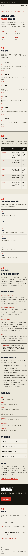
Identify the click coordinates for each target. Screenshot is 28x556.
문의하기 (7, 549)
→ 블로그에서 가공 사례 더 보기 (9, 478)
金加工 (3, 5)
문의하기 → (6, 499)
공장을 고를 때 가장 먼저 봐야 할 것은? (10, 451)
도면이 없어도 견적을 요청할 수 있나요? (10, 441)
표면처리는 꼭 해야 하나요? (8, 456)
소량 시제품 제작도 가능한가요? (9, 446)
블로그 (22, 5)
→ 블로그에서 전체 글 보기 (8, 539)
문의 (26, 5)
